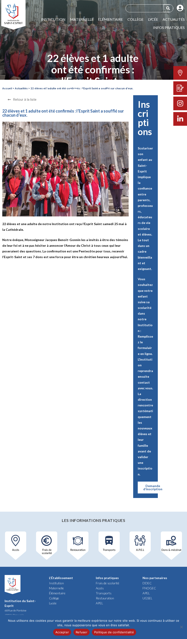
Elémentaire (110, 19)
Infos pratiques (169, 27)
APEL (99, 603)
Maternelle (82, 19)
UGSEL (147, 598)
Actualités (174, 19)
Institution (53, 19)
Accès (100, 588)
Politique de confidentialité (114, 632)
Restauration (105, 598)
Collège (135, 19)
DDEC (147, 583)
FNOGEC (149, 588)
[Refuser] (181, 627)
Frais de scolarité (107, 583)
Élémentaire (57, 593)
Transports (104, 593)
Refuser (81, 632)
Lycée (153, 19)
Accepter (62, 632)
